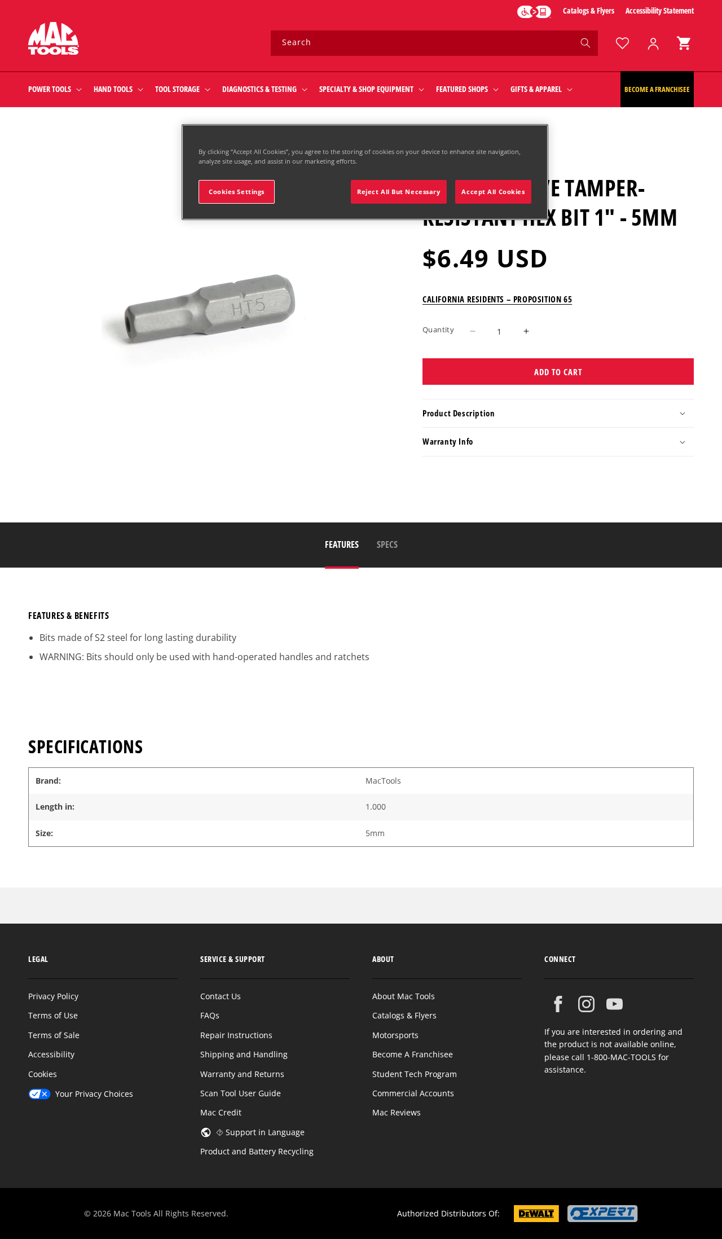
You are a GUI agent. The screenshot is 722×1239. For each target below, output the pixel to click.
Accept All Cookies (493, 191)
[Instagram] (586, 1004)
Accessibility (51, 1054)
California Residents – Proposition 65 (497, 298)
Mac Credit (220, 1112)
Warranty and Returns (242, 1074)
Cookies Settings (237, 191)
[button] (683, 43)
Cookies (42, 1074)
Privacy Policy (53, 996)
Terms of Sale (54, 1035)
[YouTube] (614, 1004)
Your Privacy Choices (94, 1093)
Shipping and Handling (244, 1054)
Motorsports (395, 1035)
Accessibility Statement (660, 10)
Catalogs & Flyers (588, 10)
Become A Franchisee (412, 1054)
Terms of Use (53, 1015)
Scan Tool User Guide (240, 1093)
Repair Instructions (236, 1035)
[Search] (585, 42)
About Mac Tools (403, 996)
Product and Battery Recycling (257, 1151)
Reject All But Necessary (399, 191)
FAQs (209, 1015)
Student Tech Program (414, 1074)
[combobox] (434, 43)
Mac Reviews (396, 1112)
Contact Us (220, 996)
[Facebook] (558, 1004)
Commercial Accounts (413, 1093)
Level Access (534, 12)
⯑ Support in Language (260, 1132)
